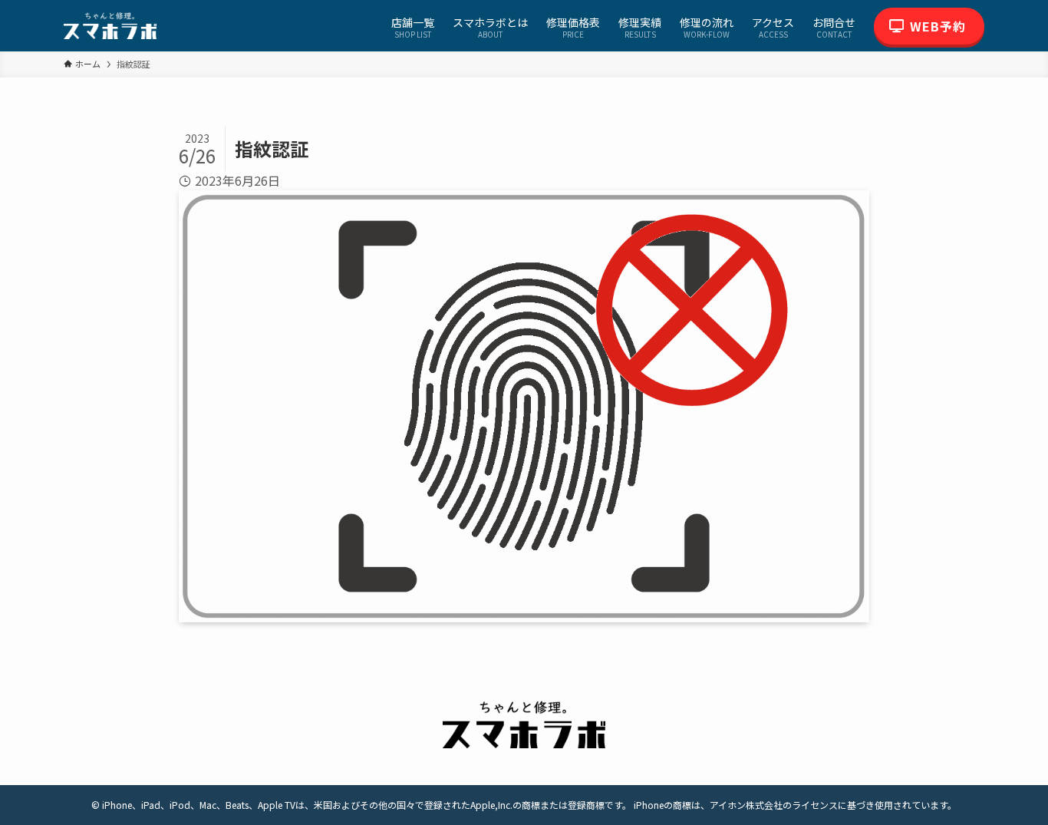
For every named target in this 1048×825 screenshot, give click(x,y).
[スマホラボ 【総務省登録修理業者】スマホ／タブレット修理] (110, 25)
